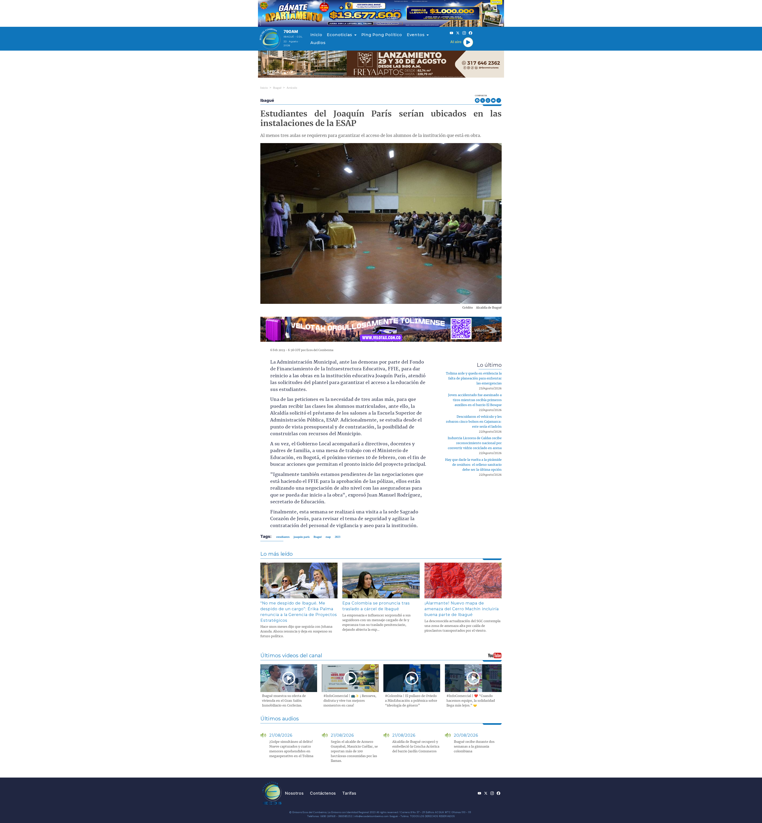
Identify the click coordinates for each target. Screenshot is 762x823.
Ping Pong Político (381, 34)
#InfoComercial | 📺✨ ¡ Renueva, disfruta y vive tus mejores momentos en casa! (349, 700)
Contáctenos (323, 793)
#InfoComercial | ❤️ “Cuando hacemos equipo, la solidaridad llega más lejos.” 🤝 (470, 700)
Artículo (292, 87)
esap (328, 536)
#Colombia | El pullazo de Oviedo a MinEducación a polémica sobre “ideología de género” (411, 700)
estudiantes (283, 536)
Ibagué (277, 87)
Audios (318, 42)
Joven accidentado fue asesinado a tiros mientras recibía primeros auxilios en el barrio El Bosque (475, 400)
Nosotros (294, 793)
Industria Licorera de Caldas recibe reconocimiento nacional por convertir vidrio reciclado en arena (475, 443)
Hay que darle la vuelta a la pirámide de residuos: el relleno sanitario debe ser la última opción (473, 464)
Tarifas (349, 793)
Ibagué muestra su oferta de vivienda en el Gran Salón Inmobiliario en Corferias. (284, 700)
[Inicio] (270, 39)
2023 (337, 536)
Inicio (316, 34)
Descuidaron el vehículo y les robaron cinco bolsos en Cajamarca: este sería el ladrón (474, 421)
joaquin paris (301, 536)
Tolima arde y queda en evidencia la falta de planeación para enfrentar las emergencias (474, 378)
